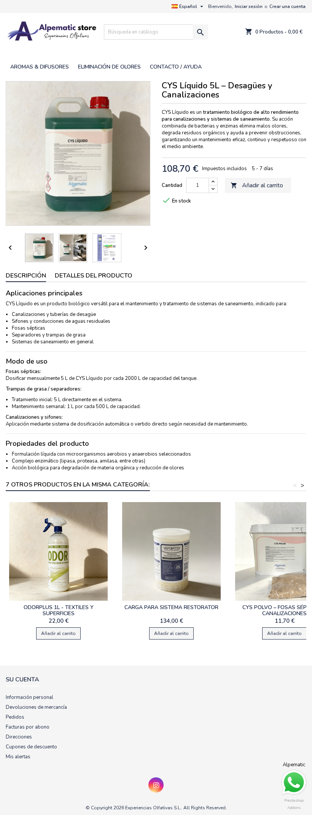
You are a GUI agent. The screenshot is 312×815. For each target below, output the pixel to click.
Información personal (29, 697)
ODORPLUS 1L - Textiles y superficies (59, 610)
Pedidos (15, 717)
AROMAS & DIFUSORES (39, 66)
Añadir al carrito (257, 185)
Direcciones (19, 737)
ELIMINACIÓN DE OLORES (109, 66)
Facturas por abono (27, 727)
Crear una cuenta (287, 6)
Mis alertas (18, 756)
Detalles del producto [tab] (93, 275)
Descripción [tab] (26, 275)
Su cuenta (22, 679)
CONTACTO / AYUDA (176, 66)
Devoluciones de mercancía (36, 707)
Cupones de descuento (31, 746)
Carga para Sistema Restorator (171, 607)
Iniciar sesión (249, 6)
